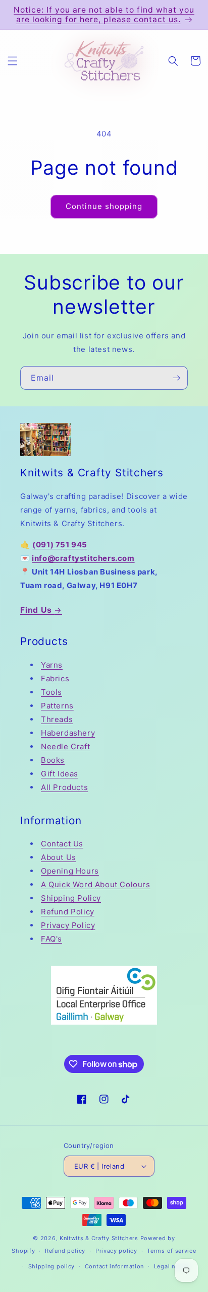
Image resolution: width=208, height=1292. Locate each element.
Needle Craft (65, 746)
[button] (13, 61)
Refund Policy (67, 911)
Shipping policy (51, 1266)
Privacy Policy (68, 925)
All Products (64, 787)
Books (53, 760)
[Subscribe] (176, 378)
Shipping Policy (71, 898)
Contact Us (62, 843)
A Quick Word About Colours (95, 884)
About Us (58, 857)
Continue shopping (104, 206)
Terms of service (171, 1250)
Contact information (114, 1266)
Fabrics (55, 678)
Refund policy (65, 1250)
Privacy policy (116, 1250)
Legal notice (172, 1266)
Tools (51, 692)
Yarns (52, 665)
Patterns (57, 705)
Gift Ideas (59, 773)
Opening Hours (70, 871)
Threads (57, 719)
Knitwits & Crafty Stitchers (99, 1238)
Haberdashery (68, 733)
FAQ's (51, 939)
